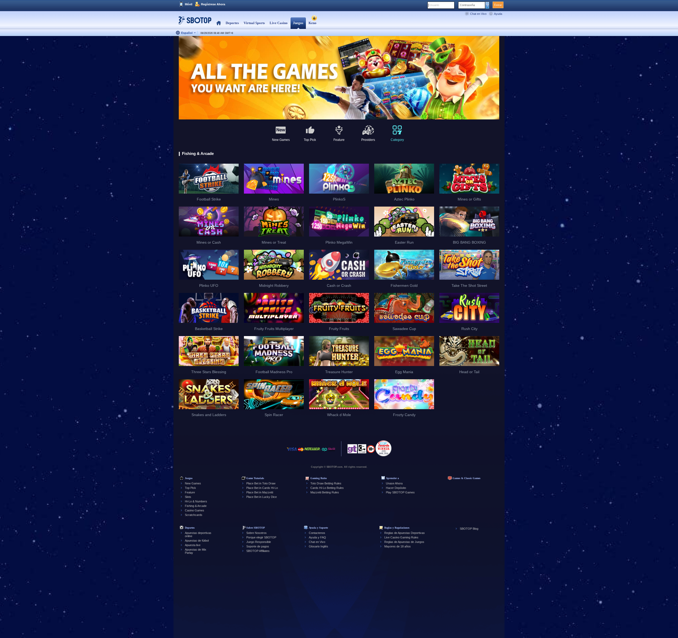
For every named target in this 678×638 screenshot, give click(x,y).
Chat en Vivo (478, 13)
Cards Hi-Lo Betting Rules (327, 487)
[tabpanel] (339, 78)
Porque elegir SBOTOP (261, 537)
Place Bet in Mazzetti (259, 492)
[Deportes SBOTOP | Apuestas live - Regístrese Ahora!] (193, 22)
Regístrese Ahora (213, 4)
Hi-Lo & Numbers (196, 501)
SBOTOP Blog (469, 528)
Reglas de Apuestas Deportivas (404, 532)
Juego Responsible (258, 541)
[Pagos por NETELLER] (312, 452)
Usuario (434, 5)
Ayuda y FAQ (317, 537)
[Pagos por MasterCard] (301, 452)
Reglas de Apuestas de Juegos (404, 541)
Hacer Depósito (396, 487)
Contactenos (317, 532)
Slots (188, 496)
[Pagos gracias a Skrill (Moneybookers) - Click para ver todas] (331, 452)
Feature (190, 492)
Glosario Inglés (318, 546)
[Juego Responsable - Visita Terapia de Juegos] (352, 450)
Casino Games (194, 510)
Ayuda (498, 13)
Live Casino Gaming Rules (401, 537)
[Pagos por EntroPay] (324, 452)
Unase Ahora (394, 483)
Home (218, 23)
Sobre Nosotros (256, 532)
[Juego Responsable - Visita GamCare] (362, 450)
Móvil (188, 4)
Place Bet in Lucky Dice (261, 496)
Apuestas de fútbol (197, 540)
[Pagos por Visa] (292, 452)
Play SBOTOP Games (400, 492)
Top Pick (190, 487)
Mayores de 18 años (397, 546)
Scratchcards (193, 514)
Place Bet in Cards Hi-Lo (262, 487)
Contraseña (467, 5)
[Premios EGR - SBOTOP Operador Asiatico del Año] (383, 448)
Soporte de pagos (257, 546)
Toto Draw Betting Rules (325, 483)
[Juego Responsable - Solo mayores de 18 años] (371, 450)
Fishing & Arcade (196, 505)
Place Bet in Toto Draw (260, 483)
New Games (193, 483)
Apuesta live (192, 545)
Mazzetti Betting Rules (324, 492)
